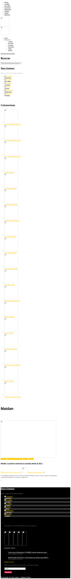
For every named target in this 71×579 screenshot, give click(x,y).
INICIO (6, 2)
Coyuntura (7, 7)
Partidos (6, 11)
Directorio (7, 14)
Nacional (25, 459)
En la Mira (7, 6)
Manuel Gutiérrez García (15, 459)
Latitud (6, 13)
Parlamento (7, 9)
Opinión (31, 459)
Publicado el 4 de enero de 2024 (11, 472)
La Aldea (7, 4)
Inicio (5, 38)
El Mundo (4, 459)
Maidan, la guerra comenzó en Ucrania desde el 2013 (21, 463)
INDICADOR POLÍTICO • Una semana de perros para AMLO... (28, 557)
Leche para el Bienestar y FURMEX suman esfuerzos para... (28, 552)
